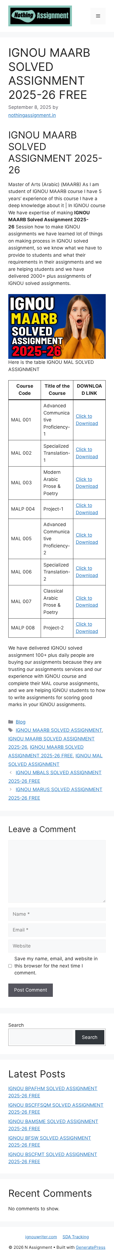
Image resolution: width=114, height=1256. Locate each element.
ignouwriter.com (41, 1236)
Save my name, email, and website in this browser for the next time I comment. (56, 966)
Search (16, 1025)
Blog (20, 722)
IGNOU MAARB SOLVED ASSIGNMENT (59, 730)
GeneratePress (90, 1247)
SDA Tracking (76, 1236)
